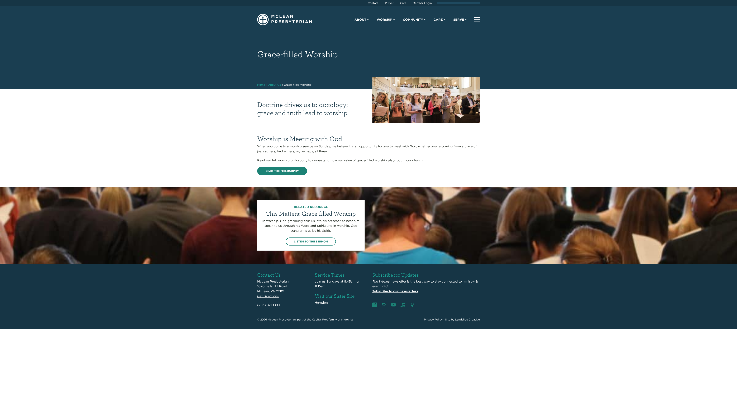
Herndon (321, 302)
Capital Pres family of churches (332, 319)
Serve (458, 19)
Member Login (422, 3)
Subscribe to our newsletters (395, 291)
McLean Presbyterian (282, 319)
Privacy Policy (433, 319)
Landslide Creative (467, 319)
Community (413, 19)
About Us (274, 84)
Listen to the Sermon (311, 241)
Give (403, 3)
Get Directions (268, 296)
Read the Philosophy (282, 170)
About (360, 19)
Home (261, 84)
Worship (384, 19)
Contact (373, 3)
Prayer (389, 3)
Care (438, 19)
